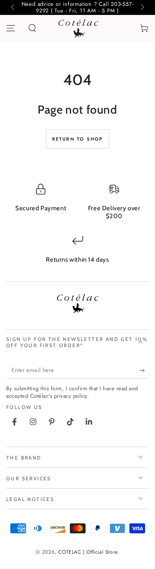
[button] (32, 28)
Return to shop (77, 139)
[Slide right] (142, 7)
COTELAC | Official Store (87, 552)
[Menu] (10, 28)
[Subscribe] (144, 370)
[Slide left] (13, 7)
